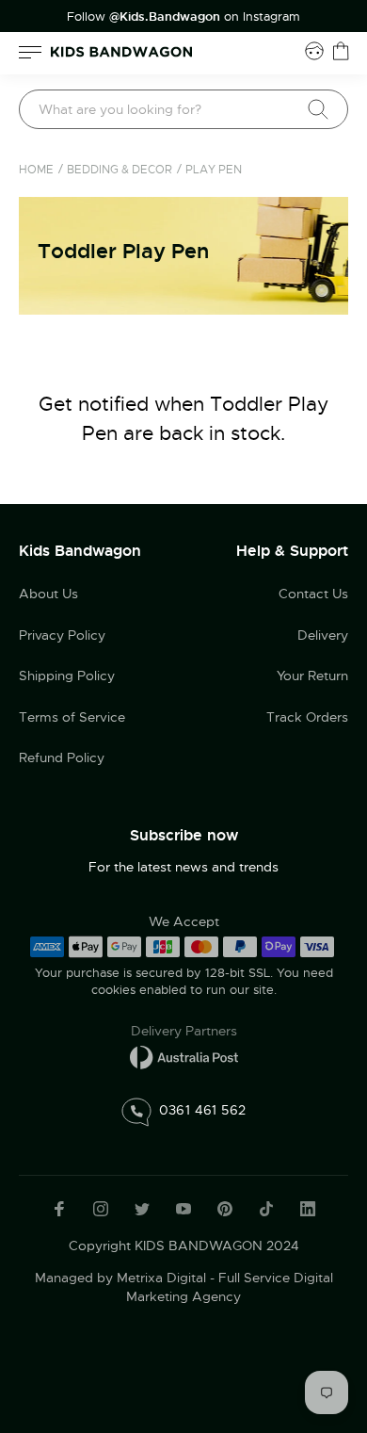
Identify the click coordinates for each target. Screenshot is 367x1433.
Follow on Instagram (183, 16)
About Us (48, 593)
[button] (315, 1305)
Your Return (312, 675)
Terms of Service (72, 716)
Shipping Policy (67, 675)
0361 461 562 (203, 1108)
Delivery (322, 635)
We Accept (184, 921)
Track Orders (307, 716)
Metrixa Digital (161, 1277)
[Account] (314, 51)
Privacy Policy (62, 635)
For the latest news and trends (183, 866)
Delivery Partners (184, 1030)
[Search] (318, 109)
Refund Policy (61, 757)
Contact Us (313, 593)
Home (36, 169)
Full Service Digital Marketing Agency (229, 1287)
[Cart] (340, 50)
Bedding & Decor (119, 169)
